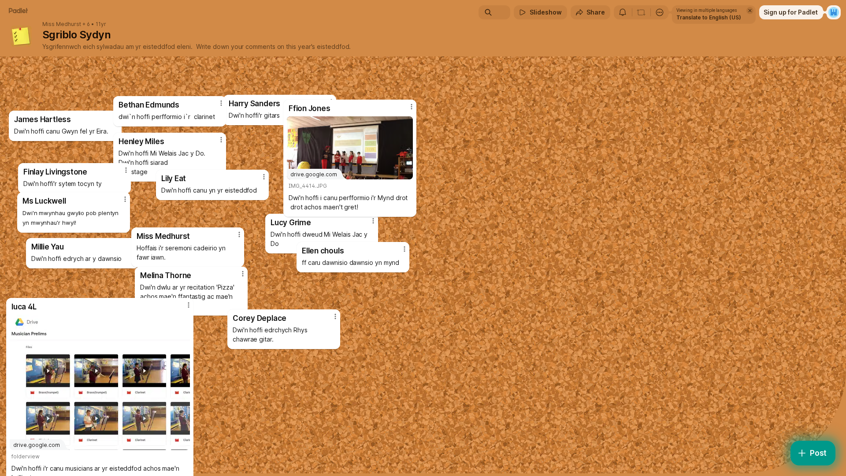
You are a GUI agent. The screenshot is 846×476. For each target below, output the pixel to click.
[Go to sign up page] (834, 12)
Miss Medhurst (61, 24)
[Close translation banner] (749, 10)
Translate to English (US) (708, 17)
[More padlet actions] (659, 12)
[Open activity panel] (622, 12)
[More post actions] (335, 316)
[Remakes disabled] (641, 12)
